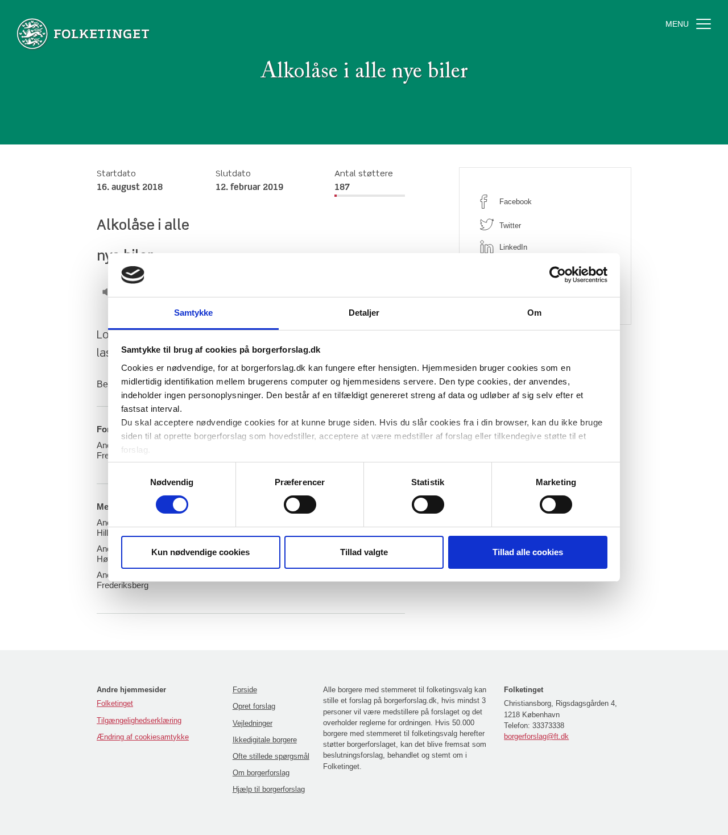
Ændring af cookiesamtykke (143, 737)
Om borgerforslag (261, 772)
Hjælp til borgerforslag (269, 789)
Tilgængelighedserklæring (139, 720)
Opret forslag (254, 706)
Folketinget (115, 703)
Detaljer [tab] (364, 312)
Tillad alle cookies (528, 552)
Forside (245, 689)
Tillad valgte (364, 552)
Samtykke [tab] (193, 312)
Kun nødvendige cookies (200, 552)
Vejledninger (252, 723)
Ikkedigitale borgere (265, 739)
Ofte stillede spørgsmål (271, 756)
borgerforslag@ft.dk (536, 736)
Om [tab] (534, 312)
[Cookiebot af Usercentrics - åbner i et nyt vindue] (557, 274)
